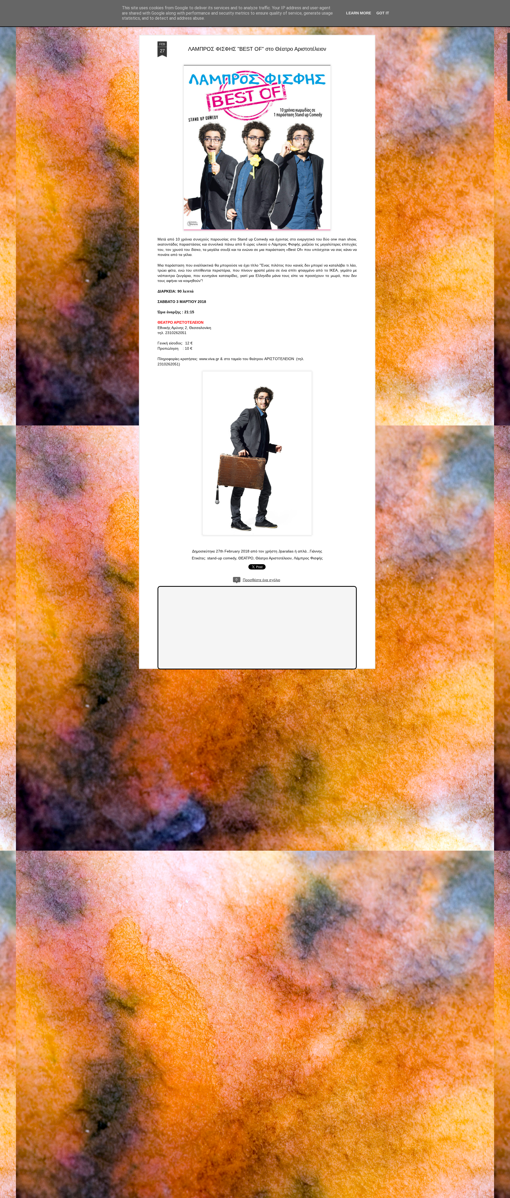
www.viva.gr (209, 359)
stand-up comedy (221, 558)
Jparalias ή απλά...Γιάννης (300, 551)
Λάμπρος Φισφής (308, 558)
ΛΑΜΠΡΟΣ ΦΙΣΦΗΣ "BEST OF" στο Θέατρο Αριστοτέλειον (257, 49)
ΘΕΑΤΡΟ (245, 558)
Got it (382, 13)
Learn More (358, 13)
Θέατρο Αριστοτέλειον (274, 558)
